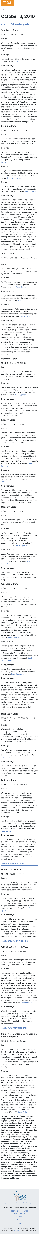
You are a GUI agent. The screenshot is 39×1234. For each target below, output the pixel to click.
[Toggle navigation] (36, 3)
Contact (19, 1220)
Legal (19, 1223)
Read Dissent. (30, 191)
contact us (17, 1230)
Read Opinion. (22, 61)
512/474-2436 (19, 1216)
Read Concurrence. (25, 300)
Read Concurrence (15, 178)
